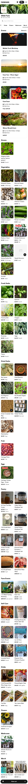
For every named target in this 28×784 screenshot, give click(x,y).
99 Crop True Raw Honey (6, 506)
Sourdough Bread (6, 569)
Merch (25, 25)
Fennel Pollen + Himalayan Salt (19, 528)
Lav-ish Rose (18, 640)
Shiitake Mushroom (20, 238)
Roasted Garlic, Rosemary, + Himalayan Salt (19, 549)
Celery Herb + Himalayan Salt (19, 506)
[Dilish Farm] (4, 10)
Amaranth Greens (6, 183)
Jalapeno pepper (5, 220)
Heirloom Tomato (19, 201)
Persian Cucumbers (20, 220)
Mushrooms (18, 25)
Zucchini (3, 276)
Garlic (2, 201)
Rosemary (3, 336)
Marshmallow (4, 434)
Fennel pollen (5, 318)
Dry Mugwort (4, 395)
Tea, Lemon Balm (19, 703)
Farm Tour (17, 595)
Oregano (17, 318)
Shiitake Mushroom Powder (6, 750)
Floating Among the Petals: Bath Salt (20, 621)
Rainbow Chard (5, 238)
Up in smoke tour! (19, 775)
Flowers (11, 25)
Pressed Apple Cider (20, 683)
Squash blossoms (19, 258)
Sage (16, 336)
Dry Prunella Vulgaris (20, 395)
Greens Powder (5, 547)
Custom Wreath (5, 620)
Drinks (5, 25)
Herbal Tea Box (19, 414)
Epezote (17, 299)
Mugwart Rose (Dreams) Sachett (20, 659)
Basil (2, 299)
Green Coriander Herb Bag (7, 415)
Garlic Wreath (5, 640)
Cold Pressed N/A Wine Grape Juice (6, 684)
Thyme (3, 354)
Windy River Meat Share (19, 570)
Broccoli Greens (19, 183)
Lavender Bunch (5, 658)
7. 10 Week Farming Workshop (6, 595)
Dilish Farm (5, 16)
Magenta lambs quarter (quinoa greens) (5, 158)
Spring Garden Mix (6, 258)
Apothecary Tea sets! (7, 775)
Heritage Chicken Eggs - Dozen (6, 481)
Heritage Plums (5, 457)
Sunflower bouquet (6, 726)
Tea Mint (3, 703)
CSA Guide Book (6, 527)
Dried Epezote (19, 377)
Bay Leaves (4, 377)
